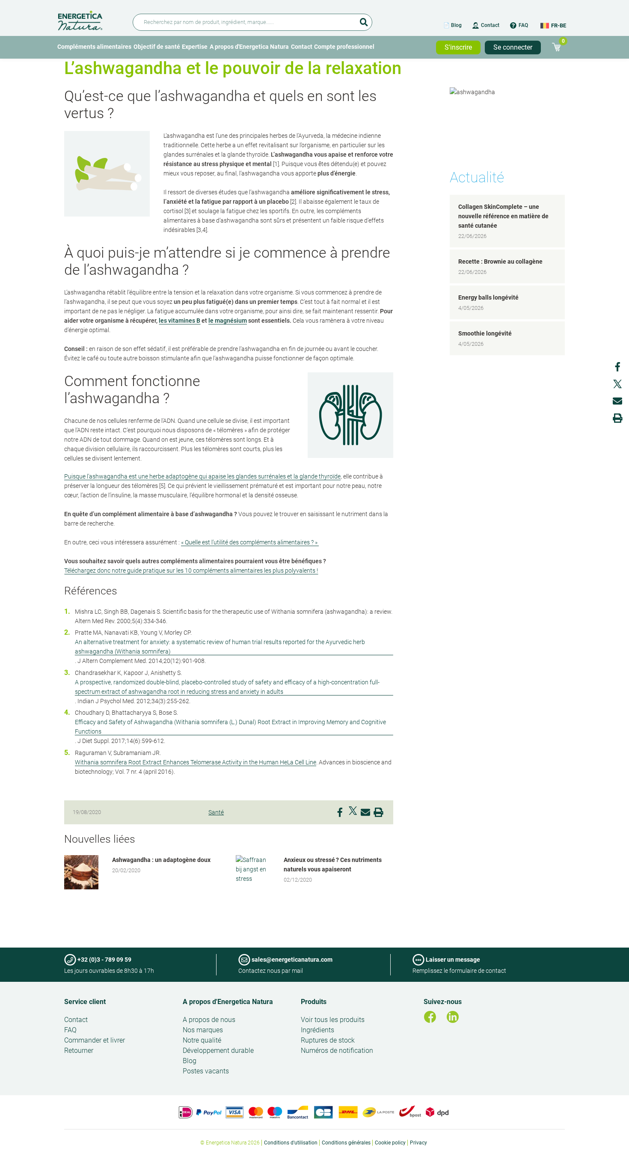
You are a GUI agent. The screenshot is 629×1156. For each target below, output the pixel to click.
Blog (189, 1061)
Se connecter (512, 47)
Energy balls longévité (488, 297)
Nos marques (203, 1030)
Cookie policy (390, 1143)
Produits (313, 1002)
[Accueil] (90, 19)
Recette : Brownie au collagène (500, 261)
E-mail (365, 810)
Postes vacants (206, 1071)
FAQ (523, 25)
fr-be (558, 25)
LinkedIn (453, 1017)
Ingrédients (317, 1030)
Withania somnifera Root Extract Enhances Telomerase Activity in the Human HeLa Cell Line (195, 762)
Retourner (78, 1050)
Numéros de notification (337, 1050)
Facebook (339, 810)
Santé (216, 812)
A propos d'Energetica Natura (249, 46)
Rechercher (363, 19)
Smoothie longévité (485, 333)
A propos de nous (209, 1020)
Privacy (418, 1143)
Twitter (352, 810)
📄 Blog (452, 25)
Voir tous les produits (333, 1020)
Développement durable (218, 1050)
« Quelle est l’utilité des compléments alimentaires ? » (250, 542)
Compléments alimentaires (94, 46)
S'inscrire (458, 47)
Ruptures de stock (328, 1040)
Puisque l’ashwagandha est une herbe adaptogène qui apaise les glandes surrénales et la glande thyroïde (202, 476)
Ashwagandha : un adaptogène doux (161, 859)
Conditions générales (346, 1143)
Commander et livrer (94, 1040)
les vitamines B (179, 320)
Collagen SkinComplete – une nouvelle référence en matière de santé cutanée (503, 216)
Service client (85, 1002)
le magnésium (227, 320)
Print (378, 810)
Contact (490, 25)
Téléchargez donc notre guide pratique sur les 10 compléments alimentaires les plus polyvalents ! (191, 570)
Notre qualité (202, 1040)
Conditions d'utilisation (290, 1143)
